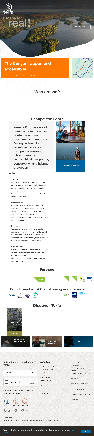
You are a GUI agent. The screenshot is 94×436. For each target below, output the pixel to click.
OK (86, 431)
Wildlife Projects (45, 380)
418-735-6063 (74, 378)
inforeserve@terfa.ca (78, 397)
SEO (45, 420)
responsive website (22, 420)
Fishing (42, 375)
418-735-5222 (74, 399)
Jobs (41, 390)
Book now (81, 26)
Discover (14, 333)
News (42, 382)
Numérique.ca (7, 420)
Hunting (42, 372)
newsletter (50, 420)
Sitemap (43, 396)
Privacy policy (44, 393)
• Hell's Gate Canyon (46, 369)
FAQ (41, 385)
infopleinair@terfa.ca (78, 375)
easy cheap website (38, 420)
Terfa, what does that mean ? (70, 165)
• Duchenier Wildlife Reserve (49, 367)
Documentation (45, 388)
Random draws (45, 377)
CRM (30, 420)
